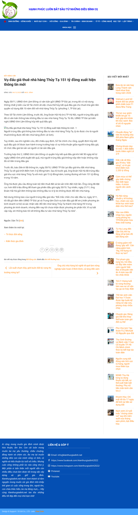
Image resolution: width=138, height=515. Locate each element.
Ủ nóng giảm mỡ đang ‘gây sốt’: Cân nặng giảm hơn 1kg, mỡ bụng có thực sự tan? (125, 248)
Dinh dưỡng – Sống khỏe (19, 21)
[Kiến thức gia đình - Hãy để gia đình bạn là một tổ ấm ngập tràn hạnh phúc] (13, 9)
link (21, 220)
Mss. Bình (29, 92)
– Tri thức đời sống (13, 234)
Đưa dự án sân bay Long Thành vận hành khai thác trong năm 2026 (125, 89)
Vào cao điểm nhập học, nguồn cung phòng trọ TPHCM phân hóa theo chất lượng (124, 217)
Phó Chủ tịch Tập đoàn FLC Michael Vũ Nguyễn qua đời (125, 331)
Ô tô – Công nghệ (104, 21)
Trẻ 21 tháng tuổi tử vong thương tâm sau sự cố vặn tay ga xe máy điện (125, 285)
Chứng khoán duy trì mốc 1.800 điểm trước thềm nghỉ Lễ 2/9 (125, 150)
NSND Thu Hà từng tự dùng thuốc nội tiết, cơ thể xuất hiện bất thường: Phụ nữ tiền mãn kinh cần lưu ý (124, 383)
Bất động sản (10, 76)
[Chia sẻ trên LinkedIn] (61, 250)
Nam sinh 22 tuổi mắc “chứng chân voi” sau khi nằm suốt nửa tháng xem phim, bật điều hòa (125, 417)
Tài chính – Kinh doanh (82, 21)
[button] (74, 27)
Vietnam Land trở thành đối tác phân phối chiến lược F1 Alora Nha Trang (125, 103)
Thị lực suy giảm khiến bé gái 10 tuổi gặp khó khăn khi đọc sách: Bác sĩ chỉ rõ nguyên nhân (124, 119)
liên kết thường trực (52, 259)
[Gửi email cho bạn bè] (52, 250)
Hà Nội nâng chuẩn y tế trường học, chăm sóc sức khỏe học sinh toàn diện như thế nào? (125, 201)
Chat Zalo (39, 511)
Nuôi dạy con (40, 21)
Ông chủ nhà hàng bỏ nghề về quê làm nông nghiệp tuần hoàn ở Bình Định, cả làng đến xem (76, 267)
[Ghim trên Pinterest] (56, 250)
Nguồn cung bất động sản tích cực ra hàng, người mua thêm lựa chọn (124, 363)
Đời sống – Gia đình (59, 21)
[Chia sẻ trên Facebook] (42, 250)
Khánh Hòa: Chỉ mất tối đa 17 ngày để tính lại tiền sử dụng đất (125, 401)
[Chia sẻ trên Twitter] (47, 250)
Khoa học (67, 27)
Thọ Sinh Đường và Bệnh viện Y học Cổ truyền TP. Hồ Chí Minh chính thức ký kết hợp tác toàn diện (125, 346)
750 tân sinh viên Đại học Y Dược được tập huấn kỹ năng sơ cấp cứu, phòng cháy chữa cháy (124, 301)
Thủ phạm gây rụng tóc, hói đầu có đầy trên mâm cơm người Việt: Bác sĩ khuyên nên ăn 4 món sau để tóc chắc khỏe (124, 267)
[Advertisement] (69, 51)
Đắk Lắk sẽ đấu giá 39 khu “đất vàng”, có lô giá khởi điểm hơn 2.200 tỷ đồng (123, 165)
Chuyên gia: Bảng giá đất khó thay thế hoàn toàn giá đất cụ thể (124, 318)
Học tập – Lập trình (122, 21)
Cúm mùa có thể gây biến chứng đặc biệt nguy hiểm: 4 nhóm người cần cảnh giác (123, 183)
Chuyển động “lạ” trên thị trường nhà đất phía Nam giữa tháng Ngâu (125, 136)
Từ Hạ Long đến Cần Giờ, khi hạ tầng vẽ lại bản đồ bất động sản (124, 233)
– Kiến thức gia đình (13, 241)
